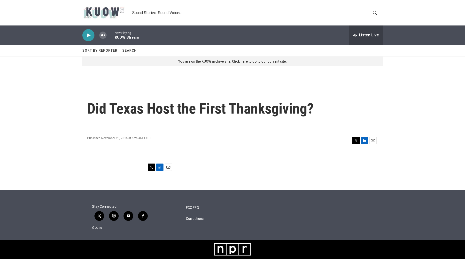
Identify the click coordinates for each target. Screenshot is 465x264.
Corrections (195, 219)
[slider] (110, 35)
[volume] (103, 35)
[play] (88, 35)
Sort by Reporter (99, 50)
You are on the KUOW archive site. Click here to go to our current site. (232, 61)
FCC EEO (192, 208)
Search (129, 50)
